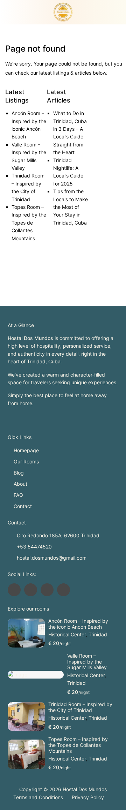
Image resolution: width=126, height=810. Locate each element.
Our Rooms (26, 461)
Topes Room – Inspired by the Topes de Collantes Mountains (29, 222)
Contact (23, 506)
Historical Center (67, 634)
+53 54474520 (34, 547)
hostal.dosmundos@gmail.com (51, 558)
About (20, 484)
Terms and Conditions (38, 797)
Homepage (26, 450)
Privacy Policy (88, 797)
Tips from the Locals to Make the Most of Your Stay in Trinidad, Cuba (70, 207)
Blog (19, 473)
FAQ (18, 495)
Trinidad (98, 634)
